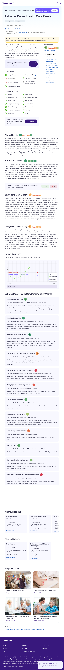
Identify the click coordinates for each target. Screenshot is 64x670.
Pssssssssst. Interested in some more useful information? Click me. (50, 665)
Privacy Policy (46, 645)
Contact (4, 645)
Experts (24, 645)
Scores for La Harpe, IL (52, 73)
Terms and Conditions (28, 651)
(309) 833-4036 (10, 557)
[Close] (61, 665)
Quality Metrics (50, 71)
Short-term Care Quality (52, 65)
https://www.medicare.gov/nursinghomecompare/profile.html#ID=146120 (25, 629)
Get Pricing (33, 64)
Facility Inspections (51, 63)
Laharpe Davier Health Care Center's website (18, 28)
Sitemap (44, 648)
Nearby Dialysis (50, 80)
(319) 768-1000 (34, 531)
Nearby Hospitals (50, 78)
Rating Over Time (50, 69)
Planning (24, 648)
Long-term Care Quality (52, 67)
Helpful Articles (50, 82)
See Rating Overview (49, 50)
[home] (8, 3)
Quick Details (49, 57)
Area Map (48, 75)
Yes (46, 186)
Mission (4, 648)
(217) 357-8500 (10, 531)
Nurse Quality (49, 61)
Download (54, 10)
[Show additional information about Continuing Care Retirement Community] (14, 78)
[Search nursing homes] (57, 3)
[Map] (32, 498)
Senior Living (12, 10)
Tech (3, 651)
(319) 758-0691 (34, 558)
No (54, 186)
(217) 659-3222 (23, 32)
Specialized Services (51, 59)
